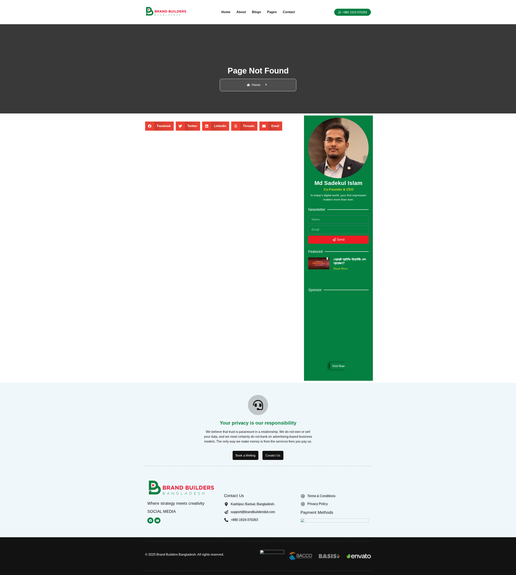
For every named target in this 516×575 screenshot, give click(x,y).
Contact (289, 12)
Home (225, 12)
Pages (272, 12)
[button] (159, 126)
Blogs (256, 12)
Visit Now (338, 366)
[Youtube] (157, 520)
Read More (340, 268)
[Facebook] (150, 520)
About (241, 12)
